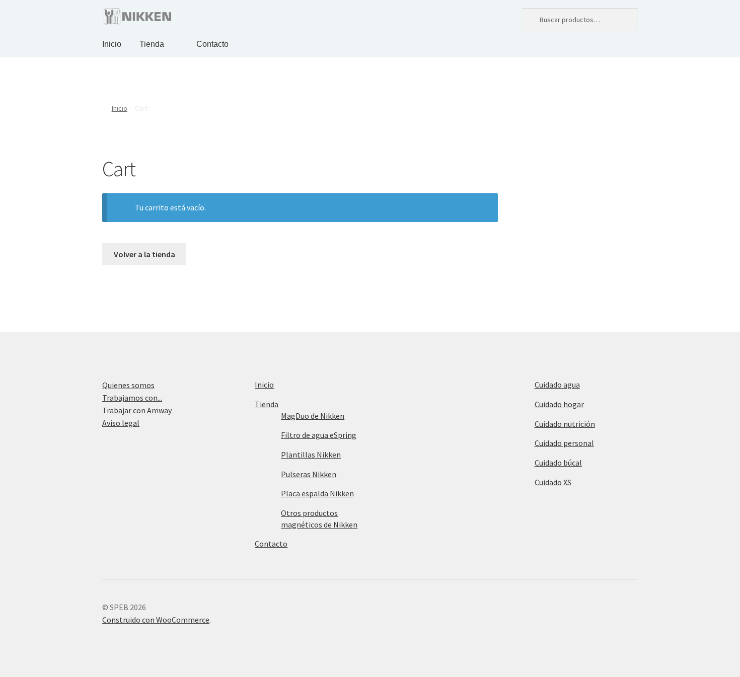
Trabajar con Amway (137, 410)
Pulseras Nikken (308, 474)
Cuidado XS (553, 482)
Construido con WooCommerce (155, 620)
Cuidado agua (557, 385)
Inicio (111, 44)
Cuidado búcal (558, 463)
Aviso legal (120, 423)
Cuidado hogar (559, 404)
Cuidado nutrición (565, 424)
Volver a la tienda (144, 254)
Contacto (212, 44)
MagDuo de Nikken (312, 416)
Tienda (151, 44)
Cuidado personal (564, 443)
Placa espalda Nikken (317, 493)
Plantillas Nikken (311, 454)
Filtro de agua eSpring (318, 435)
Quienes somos (128, 385)
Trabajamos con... (132, 398)
